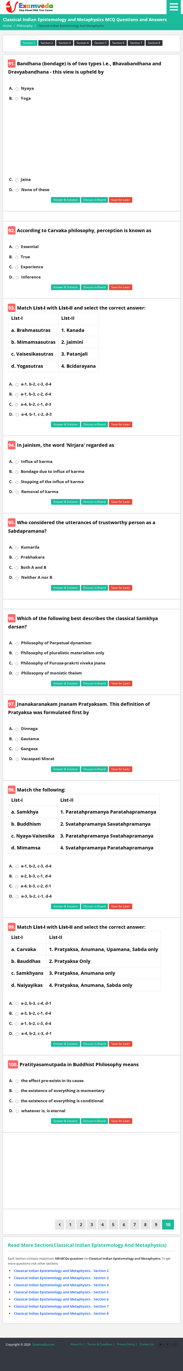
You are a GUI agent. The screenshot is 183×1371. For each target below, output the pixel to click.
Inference (31, 277)
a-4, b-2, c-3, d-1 (36, 1033)
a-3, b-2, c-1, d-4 (36, 896)
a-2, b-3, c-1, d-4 (36, 876)
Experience (32, 266)
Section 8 (154, 43)
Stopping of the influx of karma (52, 481)
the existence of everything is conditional (62, 1100)
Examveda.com (42, 1344)
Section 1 (29, 43)
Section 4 (82, 43)
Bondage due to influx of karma (52, 471)
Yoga (26, 98)
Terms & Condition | (101, 1344)
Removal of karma (39, 491)
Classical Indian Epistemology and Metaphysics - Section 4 (61, 1285)
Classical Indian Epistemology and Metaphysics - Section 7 (61, 1306)
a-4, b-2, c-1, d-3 (36, 404)
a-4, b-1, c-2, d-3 (36, 414)
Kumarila (30, 547)
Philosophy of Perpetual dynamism (56, 642)
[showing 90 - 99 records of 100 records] (59, 1225)
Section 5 (100, 43)
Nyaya (27, 88)
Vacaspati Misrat (37, 758)
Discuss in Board (94, 200)
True (25, 256)
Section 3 (65, 43)
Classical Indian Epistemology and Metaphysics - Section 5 (61, 1292)
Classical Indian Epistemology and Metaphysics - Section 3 (61, 1278)
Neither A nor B (36, 577)
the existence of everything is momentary (63, 1090)
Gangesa (29, 748)
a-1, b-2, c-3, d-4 (36, 384)
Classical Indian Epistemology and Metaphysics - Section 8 (61, 1313)
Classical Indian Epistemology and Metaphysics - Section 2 (61, 1270)
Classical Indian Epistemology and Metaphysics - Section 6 (61, 1299)
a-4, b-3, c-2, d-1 (36, 886)
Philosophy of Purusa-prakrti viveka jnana (63, 663)
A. (11, 88)
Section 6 (118, 43)
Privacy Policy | (127, 1344)
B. (11, 98)
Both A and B (33, 567)
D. (11, 189)
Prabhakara (33, 557)
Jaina (26, 179)
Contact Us (147, 1344)
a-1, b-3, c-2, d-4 (36, 394)
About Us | (78, 1344)
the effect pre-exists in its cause (52, 1080)
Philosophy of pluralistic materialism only (62, 652)
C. (11, 179)
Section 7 (136, 43)
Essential (30, 246)
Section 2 (47, 43)
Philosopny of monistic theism (51, 673)
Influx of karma (36, 461)
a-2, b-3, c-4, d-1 (36, 1003)
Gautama (30, 738)
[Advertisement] (93, 139)
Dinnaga (29, 728)
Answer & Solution (65, 200)
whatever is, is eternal (43, 1110)
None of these (35, 189)
